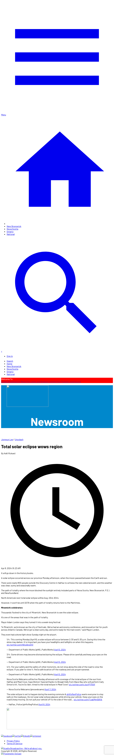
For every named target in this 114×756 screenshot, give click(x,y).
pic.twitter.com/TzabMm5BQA (88, 699)
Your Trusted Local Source (69, 381)
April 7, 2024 (50, 689)
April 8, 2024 (44, 704)
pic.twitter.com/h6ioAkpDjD (20, 644)
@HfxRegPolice (74, 694)
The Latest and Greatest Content (41, 381)
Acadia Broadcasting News (13, 381)
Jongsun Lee (7, 439)
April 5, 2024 (60, 649)
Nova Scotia (12, 229)
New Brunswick (14, 226)
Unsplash (19, 439)
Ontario (10, 231)
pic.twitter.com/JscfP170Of (82, 684)
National (11, 234)
